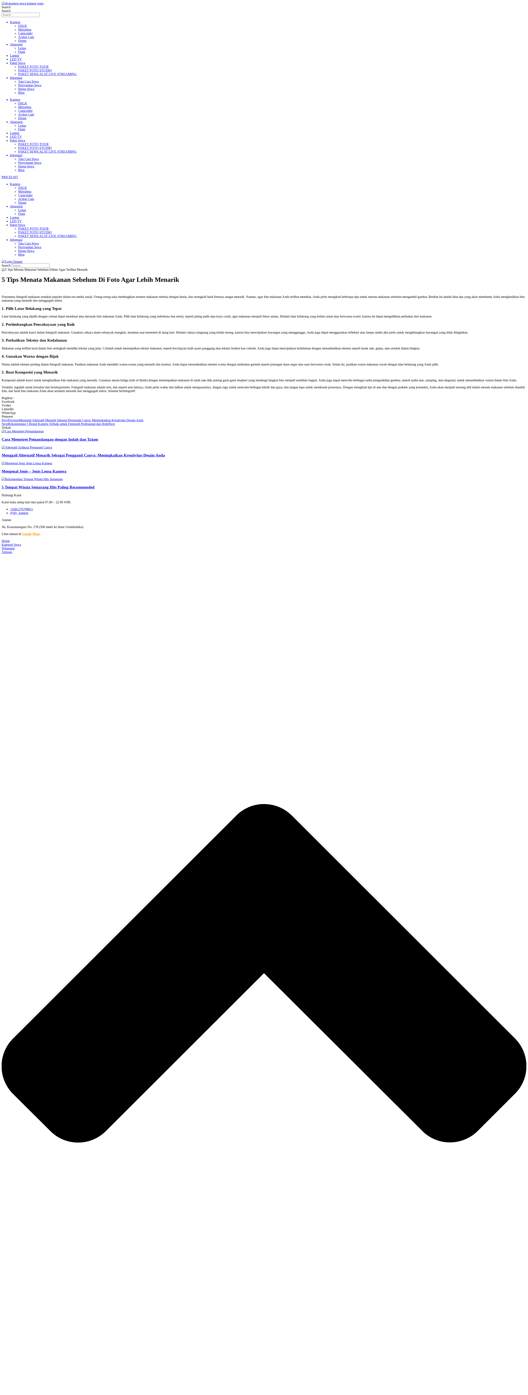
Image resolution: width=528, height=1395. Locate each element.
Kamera (15, 22)
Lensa (22, 48)
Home (6, 541)
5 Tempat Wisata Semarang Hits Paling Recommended (48, 487)
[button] (264, 402)
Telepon (7, 552)
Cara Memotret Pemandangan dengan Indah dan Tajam (50, 439)
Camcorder (25, 33)
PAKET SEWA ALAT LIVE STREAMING (47, 74)
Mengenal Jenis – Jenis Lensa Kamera (34, 471)
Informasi (16, 78)
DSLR (22, 26)
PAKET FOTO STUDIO (35, 70)
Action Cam (26, 37)
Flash (21, 52)
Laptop (14, 55)
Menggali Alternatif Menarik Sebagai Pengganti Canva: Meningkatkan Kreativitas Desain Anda (83, 455)
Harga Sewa (26, 89)
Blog (21, 92)
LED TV (16, 59)
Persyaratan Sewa (29, 85)
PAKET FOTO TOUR (33, 66)
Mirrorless (24, 29)
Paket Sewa (17, 63)
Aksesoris (16, 44)
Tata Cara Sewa (28, 81)
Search (6, 7)
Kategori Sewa (11, 544)
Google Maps (31, 534)
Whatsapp (8, 548)
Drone (22, 40)
